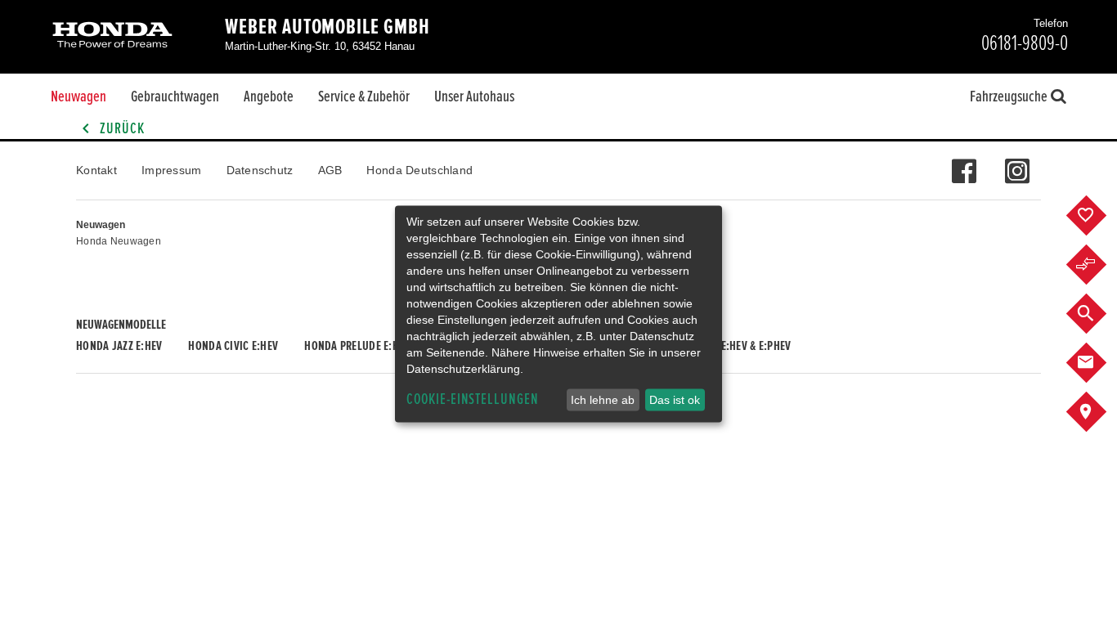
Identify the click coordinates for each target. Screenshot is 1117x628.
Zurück (120, 129)
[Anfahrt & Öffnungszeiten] (1098, 412)
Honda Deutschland (419, 170)
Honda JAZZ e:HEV (119, 345)
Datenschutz (260, 170)
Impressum (171, 170)
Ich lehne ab (603, 399)
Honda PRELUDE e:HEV (357, 345)
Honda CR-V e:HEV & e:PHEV (727, 345)
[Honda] (112, 36)
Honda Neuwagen (118, 241)
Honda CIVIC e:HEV (233, 345)
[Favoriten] (1098, 215)
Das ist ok (674, 399)
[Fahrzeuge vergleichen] (1098, 264)
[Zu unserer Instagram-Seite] (1016, 163)
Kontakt (96, 170)
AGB (330, 170)
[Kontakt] (1098, 363)
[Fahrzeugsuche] (1098, 314)
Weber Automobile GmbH (327, 27)
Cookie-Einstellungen (472, 399)
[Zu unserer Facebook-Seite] (963, 163)
